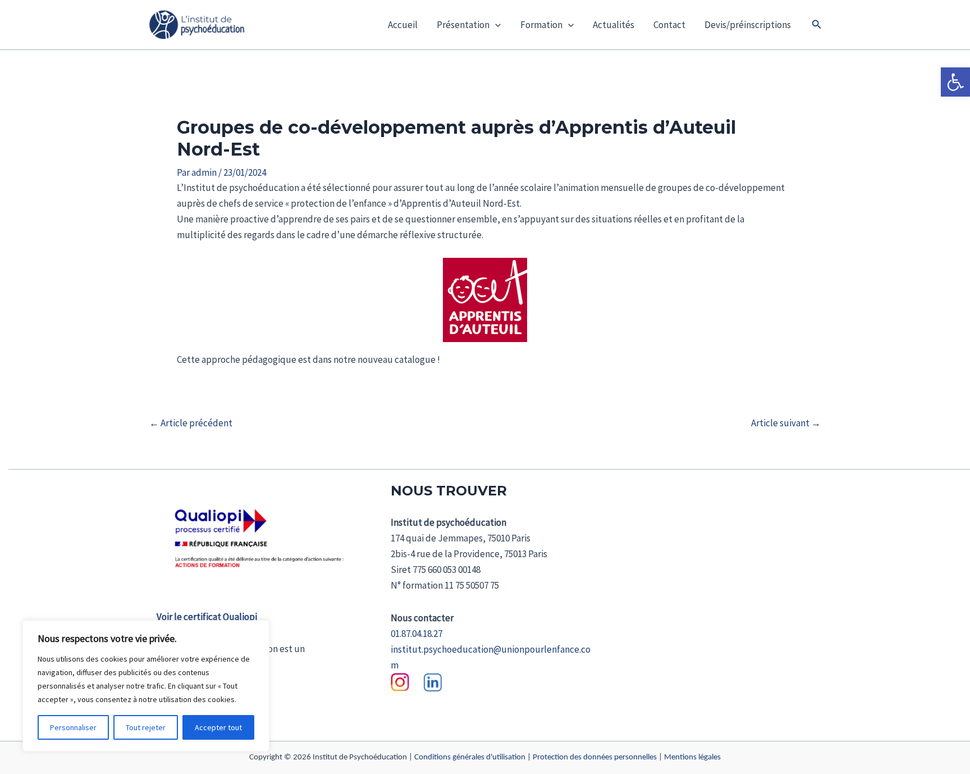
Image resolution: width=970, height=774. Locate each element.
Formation (541, 25)
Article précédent (190, 423)
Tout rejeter (146, 727)
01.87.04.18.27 (416, 633)
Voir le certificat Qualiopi (207, 617)
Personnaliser (73, 727)
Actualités (613, 25)
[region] (145, 686)
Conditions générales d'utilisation (469, 757)
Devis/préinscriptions (747, 25)
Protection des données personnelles (595, 757)
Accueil (403, 25)
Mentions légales (692, 757)
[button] (955, 82)
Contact (669, 25)
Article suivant (786, 423)
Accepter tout (218, 727)
